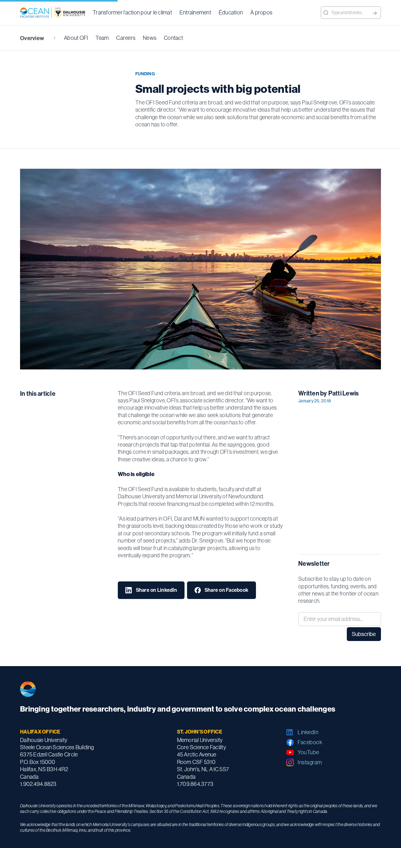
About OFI (76, 37)
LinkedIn (308, 732)
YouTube (308, 752)
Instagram (310, 762)
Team (102, 37)
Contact (173, 37)
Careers (125, 37)
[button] (132, 12)
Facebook (310, 742)
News (149, 37)
